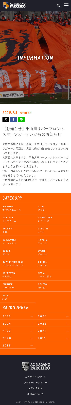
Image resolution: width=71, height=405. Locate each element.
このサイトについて (35, 376)
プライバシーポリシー (35, 382)
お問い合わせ (35, 388)
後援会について (35, 394)
